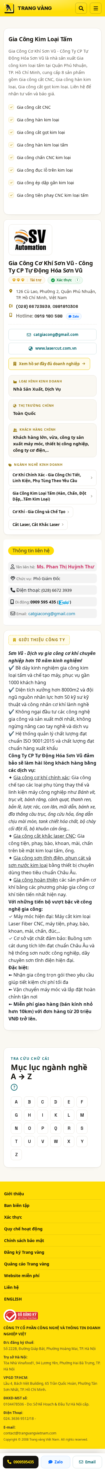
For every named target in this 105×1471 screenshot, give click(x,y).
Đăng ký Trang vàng (24, 1252)
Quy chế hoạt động (23, 1229)
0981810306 (65, 306)
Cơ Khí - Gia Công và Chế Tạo (39, 511)
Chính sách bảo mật (24, 1240)
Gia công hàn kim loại (38, 120)
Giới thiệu (14, 1193)
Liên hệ (11, 1287)
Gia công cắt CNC (34, 107)
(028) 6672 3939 (56, 590)
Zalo (76, 316)
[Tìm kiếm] (81, 8)
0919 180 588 (48, 316)
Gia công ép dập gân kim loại (45, 182)
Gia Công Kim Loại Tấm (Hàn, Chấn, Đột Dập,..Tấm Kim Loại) (49, 496)
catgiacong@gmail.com (51, 613)
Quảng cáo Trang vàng (26, 1264)
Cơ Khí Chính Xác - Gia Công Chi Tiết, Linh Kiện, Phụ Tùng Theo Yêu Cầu (47, 477)
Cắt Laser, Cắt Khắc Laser (36, 524)
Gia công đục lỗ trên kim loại (45, 170)
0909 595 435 (43, 602)
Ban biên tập (16, 1205)
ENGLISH (13, 1299)
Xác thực (13, 1217)
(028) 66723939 (33, 306)
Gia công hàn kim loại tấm (42, 145)
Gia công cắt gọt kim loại (41, 132)
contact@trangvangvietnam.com (30, 1433)
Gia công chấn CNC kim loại (44, 157)
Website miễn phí (21, 1275)
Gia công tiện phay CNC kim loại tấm (52, 195)
